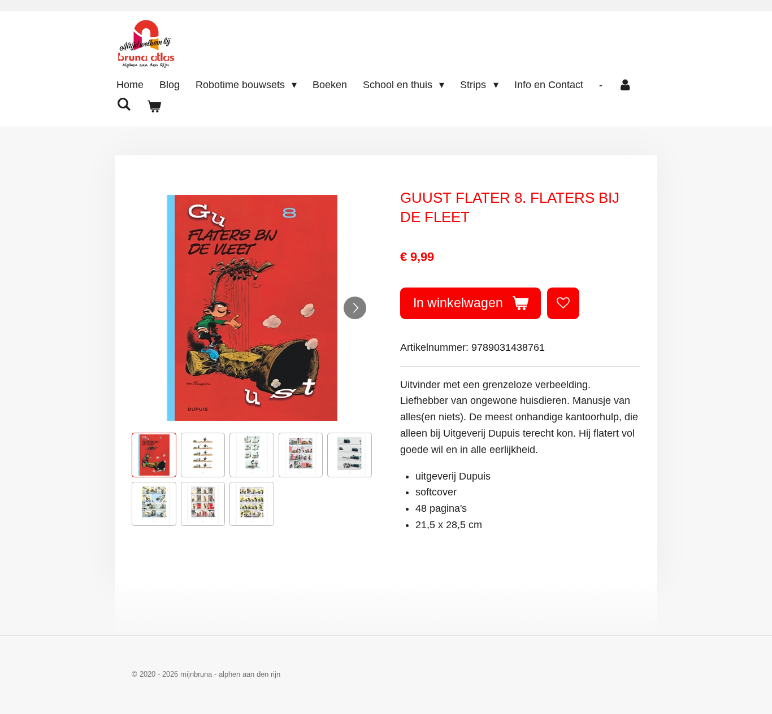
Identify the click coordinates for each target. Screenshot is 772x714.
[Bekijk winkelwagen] (153, 107)
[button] (154, 455)
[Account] (625, 85)
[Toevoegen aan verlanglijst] (563, 303)
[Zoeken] (123, 105)
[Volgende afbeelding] (355, 308)
